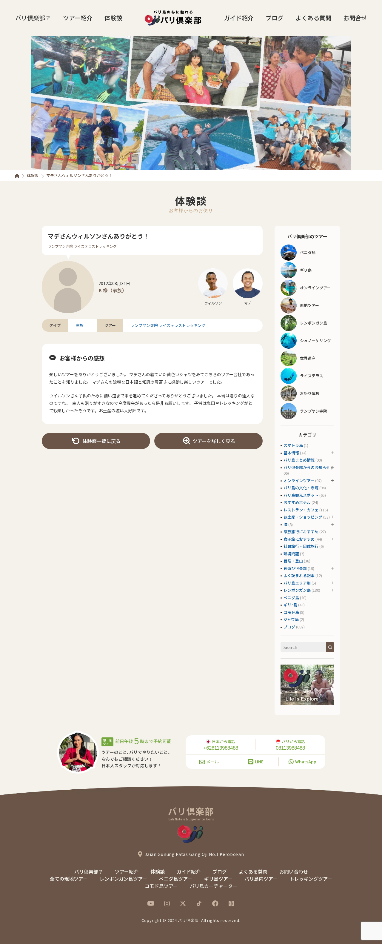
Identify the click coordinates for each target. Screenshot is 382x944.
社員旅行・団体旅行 (301, 546)
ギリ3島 (290, 605)
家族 (80, 325)
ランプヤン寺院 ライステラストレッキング (82, 246)
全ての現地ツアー (69, 878)
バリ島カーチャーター (214, 885)
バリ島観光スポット (301, 495)
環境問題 (291, 553)
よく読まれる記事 (299, 575)
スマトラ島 (293, 445)
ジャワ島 (291, 619)
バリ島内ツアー (261, 878)
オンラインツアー (299, 480)
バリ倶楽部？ (33, 17)
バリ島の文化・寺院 (301, 488)
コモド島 (291, 612)
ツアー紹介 (78, 17)
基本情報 (291, 453)
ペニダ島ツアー (175, 878)
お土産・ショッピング (303, 517)
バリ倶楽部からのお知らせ (307, 467)
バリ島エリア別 (297, 583)
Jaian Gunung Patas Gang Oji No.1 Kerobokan (194, 854)
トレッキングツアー (310, 878)
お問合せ (355, 17)
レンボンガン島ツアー (123, 878)
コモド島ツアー (161, 885)
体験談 (113, 17)
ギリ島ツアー (218, 878)
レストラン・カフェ (301, 510)
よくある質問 (313, 17)
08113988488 (290, 748)
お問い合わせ (293, 871)
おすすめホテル (297, 502)
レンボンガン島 (297, 590)
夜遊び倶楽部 (295, 568)
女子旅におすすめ (299, 539)
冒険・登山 (293, 561)
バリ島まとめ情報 (299, 460)
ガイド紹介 (239, 17)
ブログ (275, 17)
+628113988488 (220, 748)
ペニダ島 (291, 597)
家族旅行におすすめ (301, 531)
